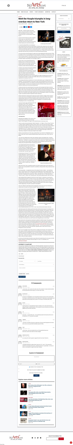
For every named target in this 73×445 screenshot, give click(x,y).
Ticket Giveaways (39, 11)
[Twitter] (63, 5)
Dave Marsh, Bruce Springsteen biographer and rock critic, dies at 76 (63, 93)
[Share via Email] (31, 27)
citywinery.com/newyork (22, 240)
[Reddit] (40, 438)
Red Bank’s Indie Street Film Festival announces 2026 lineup (63, 113)
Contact (54, 11)
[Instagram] (65, 5)
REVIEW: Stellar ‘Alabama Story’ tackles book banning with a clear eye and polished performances (63, 108)
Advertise (47, 11)
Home (18, 11)
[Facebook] (62, 5)
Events (31, 11)
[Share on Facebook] (24, 27)
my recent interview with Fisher (41, 223)
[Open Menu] (8, 5)
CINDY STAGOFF (24, 23)
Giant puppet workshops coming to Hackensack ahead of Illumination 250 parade (63, 102)
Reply (53, 286)
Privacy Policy (2, 444)
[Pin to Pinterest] (29, 27)
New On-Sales (24, 11)
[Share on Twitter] (26, 27)
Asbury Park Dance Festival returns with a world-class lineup (63, 74)
